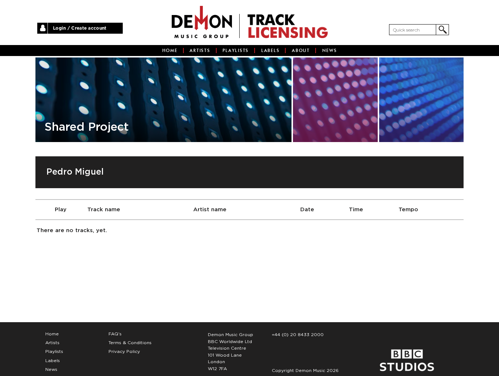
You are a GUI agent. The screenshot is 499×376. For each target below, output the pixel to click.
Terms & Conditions (130, 342)
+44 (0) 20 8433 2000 (298, 334)
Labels (270, 50)
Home (170, 50)
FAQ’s (115, 334)
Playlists (235, 50)
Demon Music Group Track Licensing (202, 22)
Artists (200, 50)
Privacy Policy (124, 351)
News (329, 50)
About (301, 50)
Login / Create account (80, 28)
